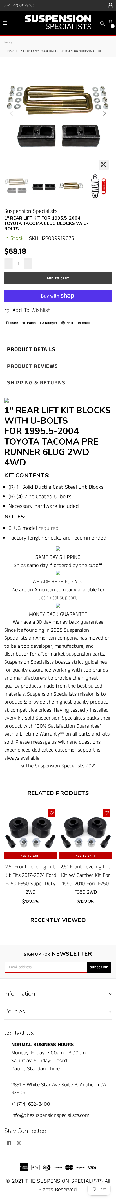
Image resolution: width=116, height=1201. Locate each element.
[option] (58, 118)
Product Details (31, 349)
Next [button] (105, 113)
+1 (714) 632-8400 (20, 5)
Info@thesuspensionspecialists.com (50, 1115)
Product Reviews (32, 366)
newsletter (58, 954)
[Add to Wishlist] (51, 813)
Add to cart (30, 856)
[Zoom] (104, 165)
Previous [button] (11, 113)
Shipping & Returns (36, 383)
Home (8, 42)
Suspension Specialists (31, 211)
